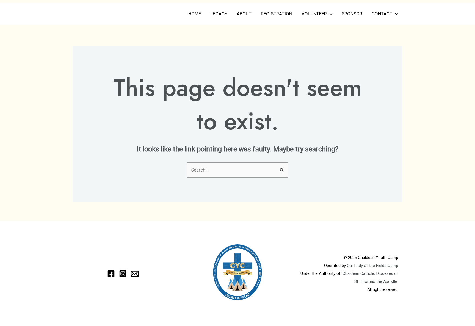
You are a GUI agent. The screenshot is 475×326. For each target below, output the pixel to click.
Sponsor (352, 13)
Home (194, 13)
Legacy (218, 13)
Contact (382, 13)
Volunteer (314, 13)
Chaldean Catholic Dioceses (368, 273)
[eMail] (135, 274)
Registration (276, 13)
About (244, 13)
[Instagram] (123, 274)
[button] (329, 14)
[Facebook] (111, 274)
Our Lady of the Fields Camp (372, 265)
